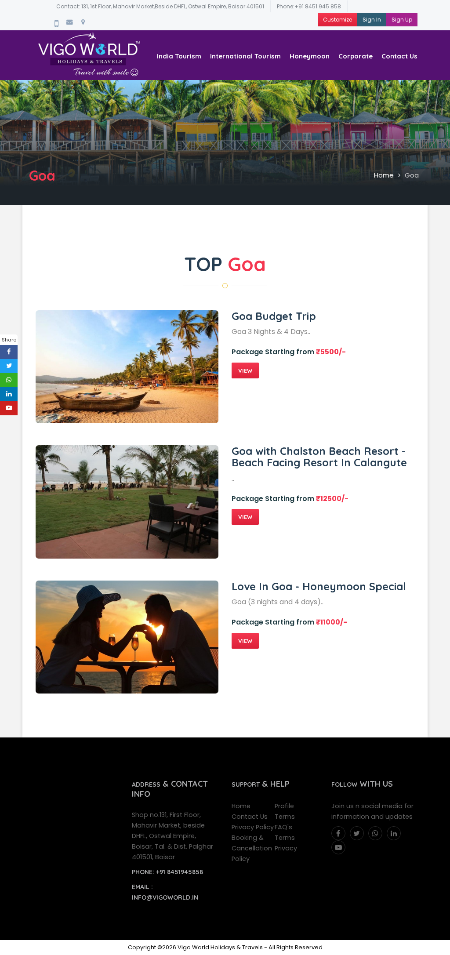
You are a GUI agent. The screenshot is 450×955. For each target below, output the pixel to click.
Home (384, 175)
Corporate (355, 56)
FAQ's (283, 827)
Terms (285, 816)
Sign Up (402, 19)
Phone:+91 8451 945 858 (309, 6)
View (245, 370)
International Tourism (245, 56)
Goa (412, 175)
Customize (337, 19)
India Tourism (179, 56)
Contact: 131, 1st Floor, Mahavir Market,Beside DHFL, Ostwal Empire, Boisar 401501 (160, 6)
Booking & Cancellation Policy (252, 848)
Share (9, 339)
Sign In (372, 19)
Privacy (286, 848)
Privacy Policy (253, 827)
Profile (284, 806)
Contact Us (399, 56)
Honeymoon (310, 56)
